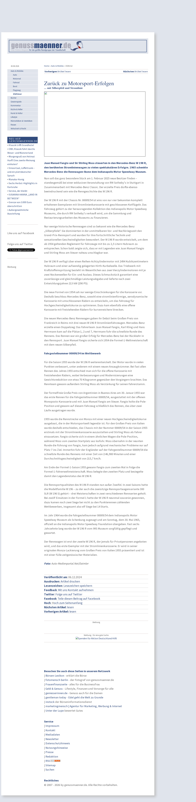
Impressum (52, 726)
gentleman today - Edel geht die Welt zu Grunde (74, 697)
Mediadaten (52, 734)
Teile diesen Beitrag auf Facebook (79, 598)
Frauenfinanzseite (56, 684)
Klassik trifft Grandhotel (21, 145)
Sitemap (50, 765)
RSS (47, 761)
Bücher (13, 98)
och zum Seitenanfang (68, 603)
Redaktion (51, 756)
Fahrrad (16, 82)
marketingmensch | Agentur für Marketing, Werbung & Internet (83, 706)
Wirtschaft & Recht (18, 128)
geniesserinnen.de (56, 693)
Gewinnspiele (16, 101)
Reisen (13, 124)
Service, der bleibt (18, 190)
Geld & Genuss (54, 688)
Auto (15, 75)
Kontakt (50, 730)
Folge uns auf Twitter (68, 594)
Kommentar (16, 105)
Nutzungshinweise (56, 747)
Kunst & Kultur (17, 113)
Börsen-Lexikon (54, 675)
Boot (15, 86)
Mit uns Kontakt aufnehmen (76, 590)
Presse (49, 752)
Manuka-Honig (16, 179)
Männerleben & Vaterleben (21, 121)
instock (50, 702)
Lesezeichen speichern (78, 586)
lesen (60, 611)
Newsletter (52, 739)
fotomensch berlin (56, 680)
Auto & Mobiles (57, 66)
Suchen (49, 769)
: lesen (59, 607)
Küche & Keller (17, 109)
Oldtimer (17, 94)
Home (46, 66)
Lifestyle (14, 117)
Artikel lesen (58, 71)
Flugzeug (17, 90)
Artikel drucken (70, 581)
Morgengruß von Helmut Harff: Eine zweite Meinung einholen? (21, 160)
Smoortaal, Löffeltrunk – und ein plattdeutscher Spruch (21, 171)
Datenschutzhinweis (57, 743)
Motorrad (17, 78)
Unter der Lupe (54, 710)
